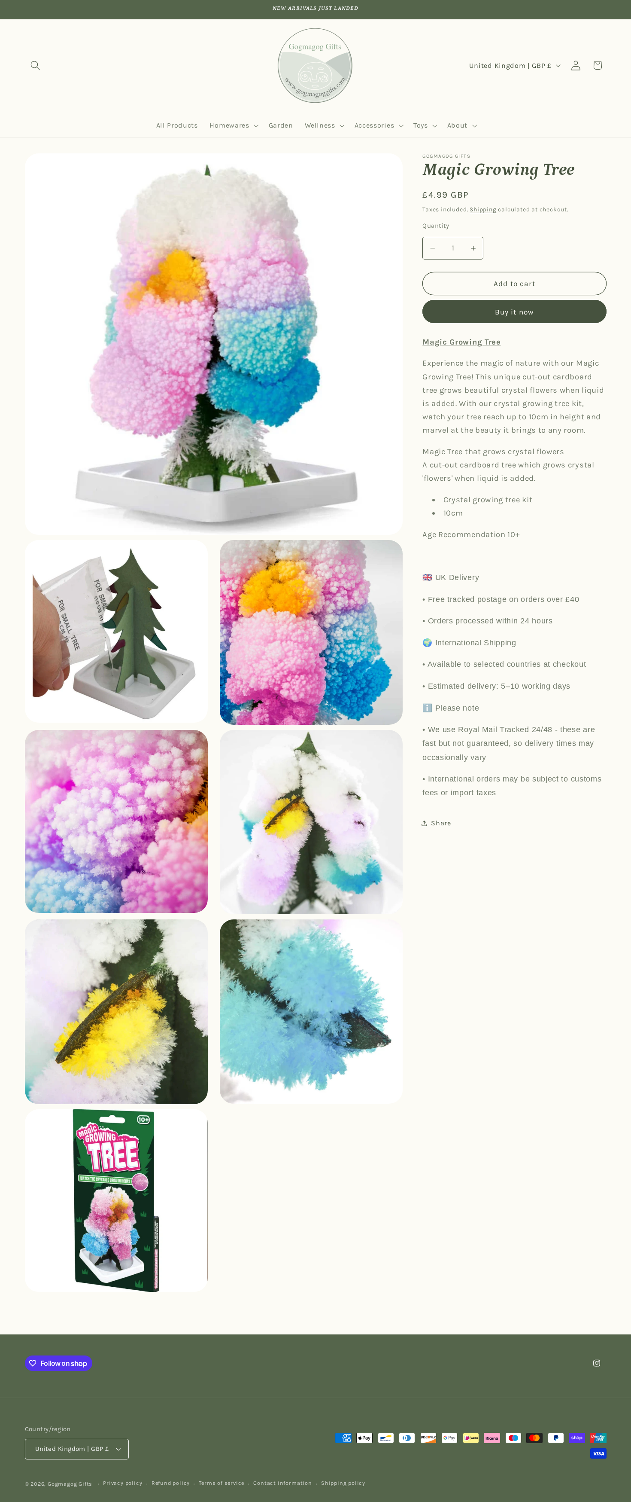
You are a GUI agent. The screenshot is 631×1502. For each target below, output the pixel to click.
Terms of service (221, 1483)
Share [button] (441, 823)
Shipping (483, 209)
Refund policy (171, 1483)
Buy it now (514, 312)
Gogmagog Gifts (70, 1484)
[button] (36, 65)
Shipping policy (343, 1483)
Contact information (282, 1483)
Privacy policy (122, 1483)
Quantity (435, 226)
